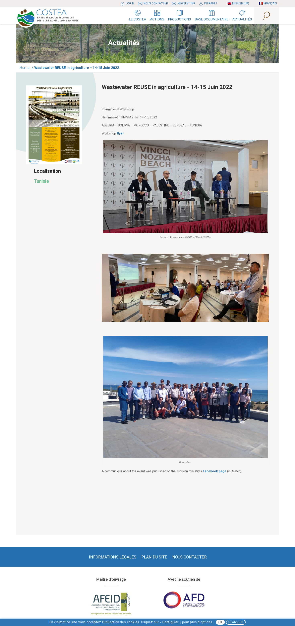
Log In (130, 3)
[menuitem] (128, 3)
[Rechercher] (266, 15)
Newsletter (186, 3)
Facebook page (214, 471)
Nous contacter (156, 3)
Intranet (211, 3)
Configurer (235, 622)
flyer (120, 133)
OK (220, 622)
